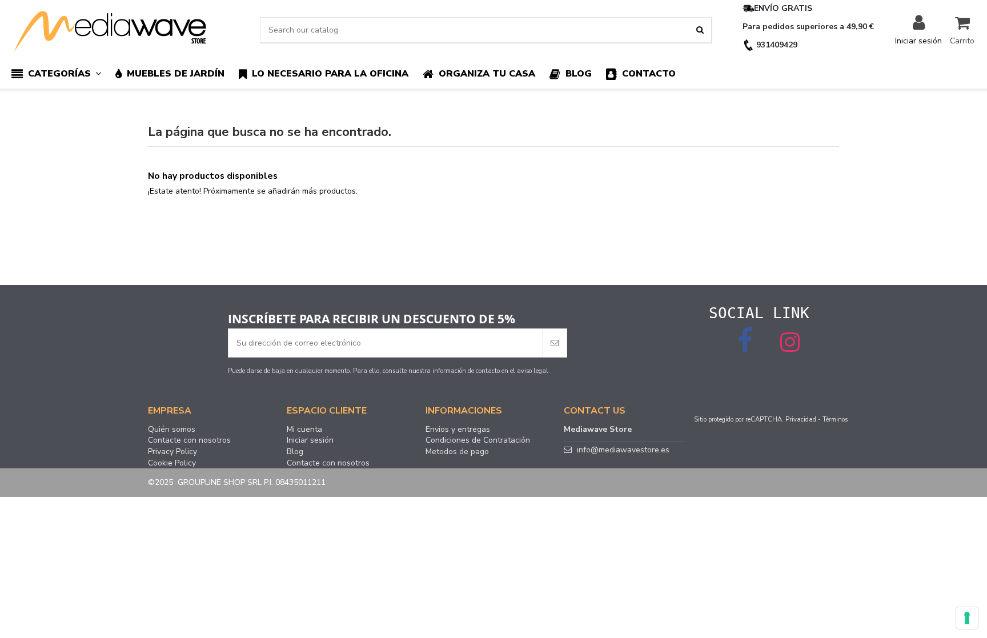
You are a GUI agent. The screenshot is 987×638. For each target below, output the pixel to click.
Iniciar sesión (310, 440)
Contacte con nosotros (189, 440)
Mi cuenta (304, 429)
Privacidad (800, 419)
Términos (835, 419)
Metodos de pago (457, 451)
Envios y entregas (458, 429)
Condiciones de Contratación (478, 440)
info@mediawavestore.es (623, 449)
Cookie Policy (172, 463)
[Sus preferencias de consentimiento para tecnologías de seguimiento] (967, 618)
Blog (295, 451)
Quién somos (171, 429)
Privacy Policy (172, 451)
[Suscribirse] (555, 343)
